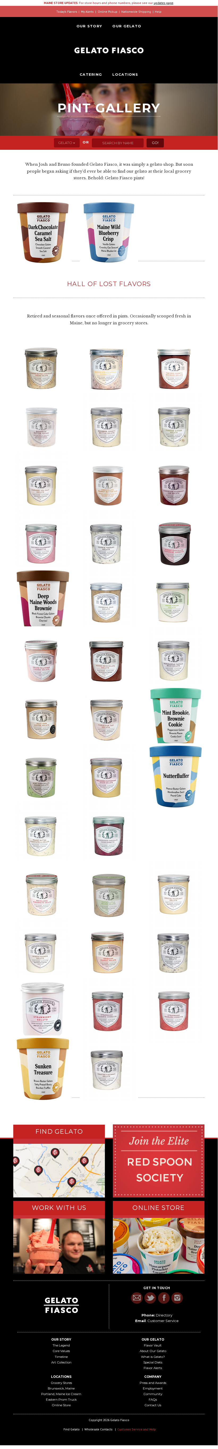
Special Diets (152, 1362)
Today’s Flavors (66, 12)
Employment (153, 1388)
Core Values (61, 1351)
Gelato (65, 143)
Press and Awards (153, 1383)
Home (108, 50)
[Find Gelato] (59, 1170)
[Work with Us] (59, 1246)
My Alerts (87, 12)
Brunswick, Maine (61, 1388)
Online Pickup (107, 12)
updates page (163, 3)
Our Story (89, 26)
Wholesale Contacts (98, 1429)
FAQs (153, 1399)
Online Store (61, 1405)
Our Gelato (126, 26)
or (86, 142)
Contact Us (152, 1405)
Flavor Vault (153, 1345)
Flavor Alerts (153, 1368)
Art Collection (61, 1362)
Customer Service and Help (136, 1429)
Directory (164, 1315)
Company (152, 1377)
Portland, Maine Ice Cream (61, 1394)
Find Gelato (71, 1429)
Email (137, 1298)
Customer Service (163, 1321)
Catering (91, 74)
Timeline (61, 1357)
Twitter (150, 1298)
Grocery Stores (61, 1383)
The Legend (61, 1345)
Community (152, 1394)
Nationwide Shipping (136, 12)
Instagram (177, 1298)
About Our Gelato (153, 1351)
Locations (125, 74)
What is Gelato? (153, 1357)
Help (158, 12)
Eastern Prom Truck (61, 1399)
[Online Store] (158, 1246)
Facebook (164, 1298)
